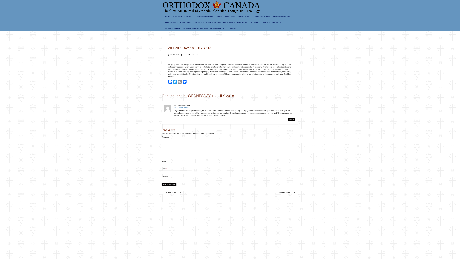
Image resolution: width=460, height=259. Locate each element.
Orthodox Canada (172, 28)
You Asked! (255, 22)
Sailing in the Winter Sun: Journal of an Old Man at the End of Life (221, 22)
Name (164, 161)
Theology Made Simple (182, 17)
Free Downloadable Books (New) (178, 22)
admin (185, 55)
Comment (166, 137)
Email (164, 169)
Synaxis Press (244, 17)
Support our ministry (261, 17)
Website (165, 176)
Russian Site (230, 17)
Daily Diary (194, 55)
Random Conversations (204, 17)
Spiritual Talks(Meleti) (272, 22)
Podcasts (232, 28)
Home (167, 17)
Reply (291, 119)
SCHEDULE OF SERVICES (281, 17)
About (219, 17)
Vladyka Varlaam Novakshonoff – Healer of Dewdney (204, 28)
